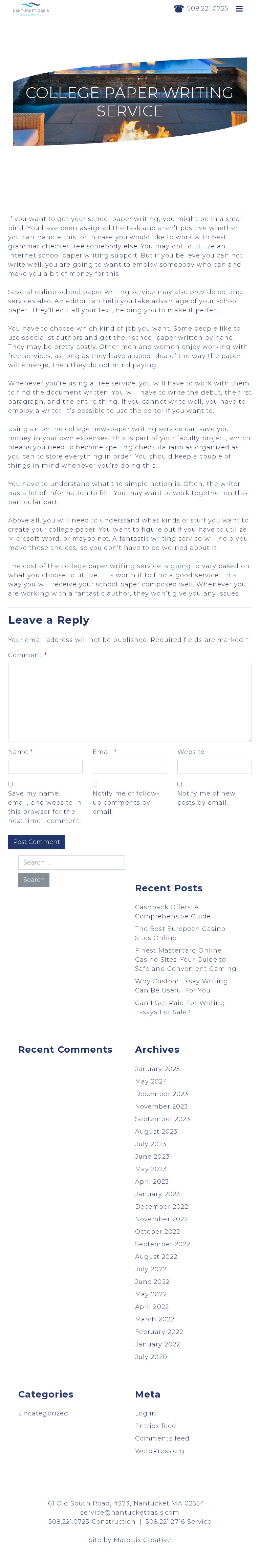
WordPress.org (160, 1451)
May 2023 (151, 1169)
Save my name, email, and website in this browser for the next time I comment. (45, 807)
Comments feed (162, 1438)
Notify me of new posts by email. (206, 798)
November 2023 (161, 1106)
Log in (145, 1413)
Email (105, 752)
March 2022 (154, 1319)
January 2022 (157, 1344)
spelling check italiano (144, 447)
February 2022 (159, 1332)
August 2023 (156, 1131)
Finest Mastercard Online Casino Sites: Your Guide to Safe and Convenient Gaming (186, 960)
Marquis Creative (142, 1540)
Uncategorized (43, 1413)
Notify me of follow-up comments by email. (126, 803)
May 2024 (151, 1081)
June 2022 (152, 1282)
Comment (27, 655)
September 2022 (162, 1244)
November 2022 (161, 1219)
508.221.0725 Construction (92, 1521)
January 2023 (157, 1194)
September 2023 (162, 1119)
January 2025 (157, 1069)
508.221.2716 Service (179, 1521)
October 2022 (157, 1231)
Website (191, 752)
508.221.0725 (208, 8)
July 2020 (151, 1357)
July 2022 (151, 1269)
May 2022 (151, 1294)
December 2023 (161, 1094)
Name (20, 752)
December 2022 (161, 1206)
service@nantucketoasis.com (129, 1512)
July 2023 (151, 1144)
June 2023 (152, 1156)
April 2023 (152, 1181)
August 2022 (156, 1256)
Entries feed (155, 1426)
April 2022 (152, 1307)
